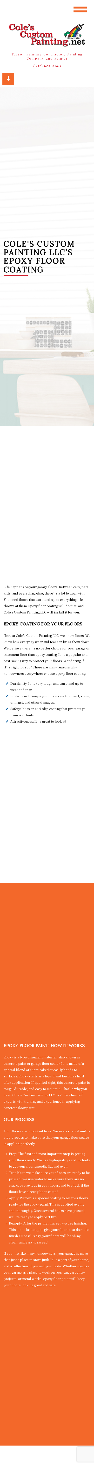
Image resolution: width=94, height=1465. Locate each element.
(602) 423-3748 (47, 65)
